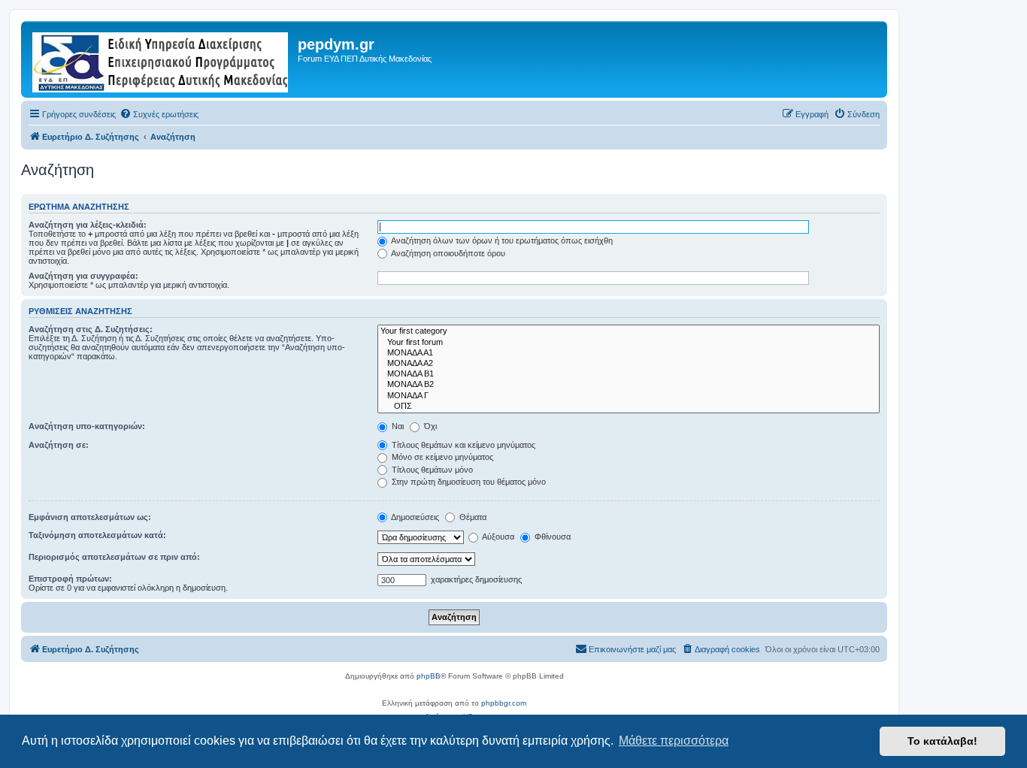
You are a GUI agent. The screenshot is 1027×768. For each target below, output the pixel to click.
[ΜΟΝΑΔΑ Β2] (628, 384)
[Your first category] (628, 331)
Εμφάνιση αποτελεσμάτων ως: (90, 517)
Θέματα (471, 517)
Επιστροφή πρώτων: (70, 578)
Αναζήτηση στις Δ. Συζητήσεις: (91, 329)
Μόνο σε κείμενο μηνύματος (441, 456)
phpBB (429, 676)
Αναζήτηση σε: (59, 444)
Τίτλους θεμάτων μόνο (431, 469)
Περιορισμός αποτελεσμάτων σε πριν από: (114, 556)
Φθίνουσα (551, 536)
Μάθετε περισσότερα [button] (674, 740)
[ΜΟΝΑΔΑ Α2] (628, 363)
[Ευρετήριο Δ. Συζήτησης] (161, 59)
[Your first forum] (628, 342)
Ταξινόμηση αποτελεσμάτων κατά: (97, 535)
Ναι (396, 426)
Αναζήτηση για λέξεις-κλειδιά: (88, 224)
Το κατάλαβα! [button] (942, 741)
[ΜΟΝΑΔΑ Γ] (628, 396)
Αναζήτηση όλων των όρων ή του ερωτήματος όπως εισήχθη (501, 240)
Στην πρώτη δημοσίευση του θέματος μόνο (467, 481)
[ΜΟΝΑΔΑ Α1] (628, 353)
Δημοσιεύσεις (414, 517)
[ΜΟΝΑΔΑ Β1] (628, 374)
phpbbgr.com (503, 703)
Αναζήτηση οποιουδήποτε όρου (447, 253)
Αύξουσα (497, 536)
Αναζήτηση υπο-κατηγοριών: (87, 426)
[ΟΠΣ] (628, 406)
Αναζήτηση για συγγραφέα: (83, 275)
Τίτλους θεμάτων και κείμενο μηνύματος (462, 444)
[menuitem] (159, 114)
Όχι (429, 426)
